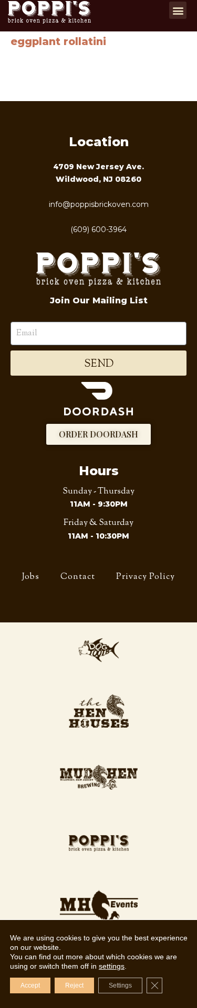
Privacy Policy (145, 577)
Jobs (30, 577)
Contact (77, 577)
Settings (120, 985)
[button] (177, 10)
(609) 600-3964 (98, 229)
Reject (74, 985)
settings (112, 966)
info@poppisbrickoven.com (99, 204)
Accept (30, 985)
